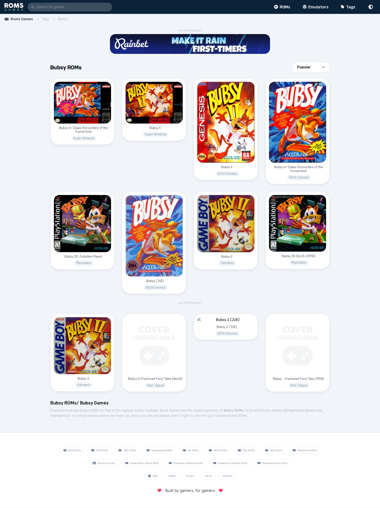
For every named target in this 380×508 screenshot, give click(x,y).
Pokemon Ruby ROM (274, 463)
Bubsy (63, 19)
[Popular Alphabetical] (311, 67)
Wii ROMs (193, 450)
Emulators (318, 7)
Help (155, 475)
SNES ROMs (220, 450)
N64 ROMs (275, 450)
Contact (227, 475)
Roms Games (22, 19)
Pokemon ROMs (307, 450)
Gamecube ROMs (162, 450)
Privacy (190, 475)
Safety (172, 475)
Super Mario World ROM (144, 463)
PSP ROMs (101, 450)
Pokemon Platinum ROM (188, 463)
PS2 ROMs (248, 450)
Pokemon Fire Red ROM (232, 463)
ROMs (284, 7)
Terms (208, 475)
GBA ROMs (129, 450)
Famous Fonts (106, 463)
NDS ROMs (74, 450)
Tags (350, 7)
